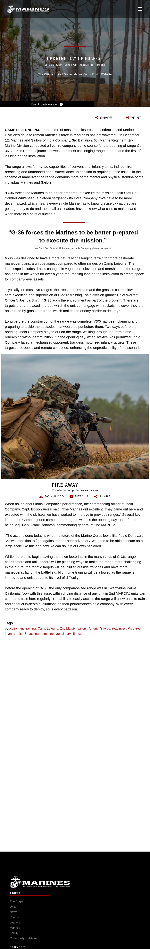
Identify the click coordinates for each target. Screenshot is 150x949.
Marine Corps (75, 882)
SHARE (106, 118)
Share (105, 496)
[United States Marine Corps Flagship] (28, 9)
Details (82, 496)
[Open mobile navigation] (140, 9)
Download (54, 496)
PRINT (136, 118)
